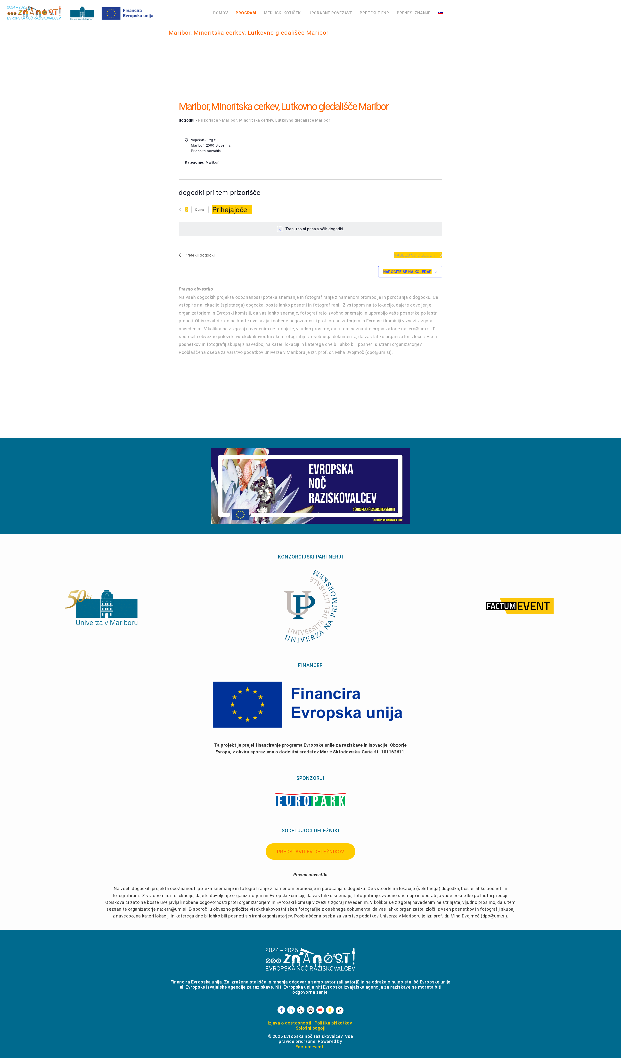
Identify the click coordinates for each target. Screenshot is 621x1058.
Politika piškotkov (333, 1022)
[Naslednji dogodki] (186, 209)
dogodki (186, 120)
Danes (200, 209)
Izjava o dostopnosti (289, 1022)
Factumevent (309, 1046)
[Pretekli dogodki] (180, 209)
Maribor (212, 162)
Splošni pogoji (310, 1028)
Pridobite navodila (206, 150)
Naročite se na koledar (407, 271)
